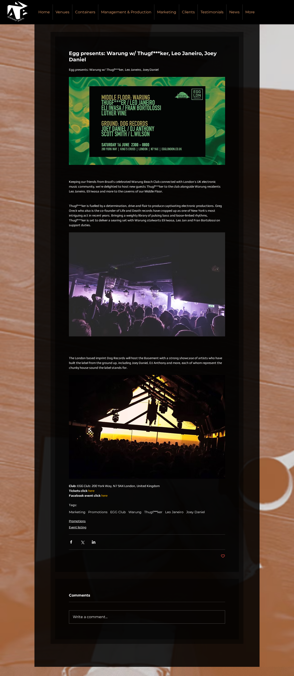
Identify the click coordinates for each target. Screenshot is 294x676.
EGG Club (118, 512)
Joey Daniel (195, 512)
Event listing (77, 527)
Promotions (97, 512)
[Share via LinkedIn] (93, 542)
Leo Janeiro (174, 512)
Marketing (77, 512)
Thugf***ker (153, 512)
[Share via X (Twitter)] (82, 542)
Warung (134, 512)
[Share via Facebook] (71, 542)
